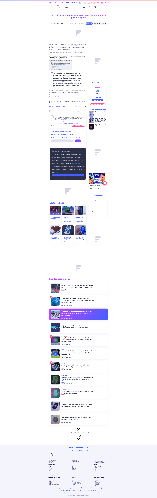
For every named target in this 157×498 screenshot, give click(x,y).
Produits (55, 12)
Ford (50, 469)
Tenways (97, 484)
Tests (85, 2)
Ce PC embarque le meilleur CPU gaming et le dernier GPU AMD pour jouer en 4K (55, 219)
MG (49, 470)
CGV (102, 493)
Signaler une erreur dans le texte (57, 106)
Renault (50, 472)
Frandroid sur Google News (72, 102)
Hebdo (65, 137)
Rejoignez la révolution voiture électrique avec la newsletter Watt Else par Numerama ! (77, 327)
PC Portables (97, 453)
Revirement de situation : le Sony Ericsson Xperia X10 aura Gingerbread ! (68, 239)
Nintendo (74, 459)
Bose (96, 467)
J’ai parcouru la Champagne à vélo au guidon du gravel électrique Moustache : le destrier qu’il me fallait (77, 313)
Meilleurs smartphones (97, 203)
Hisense (73, 466)
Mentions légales (58, 493)
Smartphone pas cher (96, 207)
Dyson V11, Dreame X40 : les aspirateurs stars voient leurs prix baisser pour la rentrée (100, 113)
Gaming (73, 453)
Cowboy (96, 479)
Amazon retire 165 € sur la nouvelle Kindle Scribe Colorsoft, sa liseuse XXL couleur (75, 366)
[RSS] (77, 450)
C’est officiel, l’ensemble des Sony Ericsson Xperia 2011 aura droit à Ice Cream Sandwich (55, 239)
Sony (73, 471)
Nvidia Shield (75, 460)
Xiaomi (50, 462)
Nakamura (97, 483)
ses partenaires (60, 167)
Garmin (50, 482)
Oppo (50, 459)
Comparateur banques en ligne (68, 490)
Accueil (51, 12)
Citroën (50, 468)
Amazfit (50, 479)
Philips (73, 469)
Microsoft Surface (99, 461)
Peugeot (51, 471)
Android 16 (106, 487)
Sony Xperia (51, 461)
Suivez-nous (89, 23)
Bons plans (96, 2)
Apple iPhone (52, 454)
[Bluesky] (87, 450)
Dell (96, 456)
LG (72, 467)
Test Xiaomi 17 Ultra (96, 487)
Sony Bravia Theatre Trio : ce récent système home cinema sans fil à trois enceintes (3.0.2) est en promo (76, 339)
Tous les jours (55, 137)
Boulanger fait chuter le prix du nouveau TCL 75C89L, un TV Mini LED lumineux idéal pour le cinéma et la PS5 (77, 300)
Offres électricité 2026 (96, 215)
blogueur (71, 121)
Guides (90, 2)
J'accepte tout (68, 175)
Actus (80, 2)
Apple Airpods (98, 466)
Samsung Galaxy (52, 460)
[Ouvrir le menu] (50, 2)
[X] (70, 450)
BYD (50, 467)
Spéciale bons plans (76, 137)
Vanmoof (97, 485)
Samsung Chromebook (100, 462)
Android (63, 402)
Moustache (97, 482)
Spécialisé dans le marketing (67, 119)
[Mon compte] (58, 2)
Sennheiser (97, 472)
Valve (73, 462)
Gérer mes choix (68, 177)
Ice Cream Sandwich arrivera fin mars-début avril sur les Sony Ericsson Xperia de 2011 (68, 219)
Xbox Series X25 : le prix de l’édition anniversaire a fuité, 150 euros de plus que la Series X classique (77, 379)
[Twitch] (82, 450)
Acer (96, 454)
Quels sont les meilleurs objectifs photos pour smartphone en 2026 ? (77, 392)
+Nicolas (57, 117)
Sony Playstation (75, 461)
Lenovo (96, 458)
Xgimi (73, 474)
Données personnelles (94, 493)
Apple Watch (51, 480)
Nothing (97, 470)
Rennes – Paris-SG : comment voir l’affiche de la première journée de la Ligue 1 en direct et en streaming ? (77, 353)
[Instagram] (72, 450)
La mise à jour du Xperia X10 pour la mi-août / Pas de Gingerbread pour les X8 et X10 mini (80, 239)
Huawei (50, 456)
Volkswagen (51, 475)
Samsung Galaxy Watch (54, 484)
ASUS (73, 454)
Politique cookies (57, 172)
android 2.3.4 (85, 110)
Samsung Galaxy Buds (100, 471)
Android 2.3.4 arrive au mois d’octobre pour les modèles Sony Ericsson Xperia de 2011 (80, 219)
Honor (96, 459)
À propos (66, 493)
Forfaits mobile (95, 205)
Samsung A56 (95, 200)
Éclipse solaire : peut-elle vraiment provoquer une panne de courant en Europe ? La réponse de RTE (100, 127)
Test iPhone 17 (86, 487)
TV (71, 464)
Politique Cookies (81, 493)
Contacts (72, 493)
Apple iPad (74, 479)
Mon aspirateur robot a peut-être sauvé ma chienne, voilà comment (76, 418)
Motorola (51, 458)
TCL (73, 472)
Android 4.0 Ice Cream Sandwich (68, 46)
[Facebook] (75, 450)
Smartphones (52, 453)
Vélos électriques (99, 477)
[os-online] (51, 125)
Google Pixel (51, 455)
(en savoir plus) (76, 163)
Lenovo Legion (75, 456)
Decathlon (97, 480)
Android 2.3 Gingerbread (72, 110)
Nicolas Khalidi (58, 116)
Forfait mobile (105, 2)
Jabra (96, 468)
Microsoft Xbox (75, 458)
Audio (95, 464)
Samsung (74, 470)
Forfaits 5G (94, 202)
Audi (50, 466)
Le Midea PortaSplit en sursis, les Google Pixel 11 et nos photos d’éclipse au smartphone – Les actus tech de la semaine (100, 121)
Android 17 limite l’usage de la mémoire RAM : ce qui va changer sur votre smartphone (77, 405)
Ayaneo (73, 455)
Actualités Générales (56, 110)
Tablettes (73, 477)
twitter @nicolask (73, 123)
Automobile (51, 464)
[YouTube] (80, 450)
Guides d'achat (65, 389)
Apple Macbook (98, 455)
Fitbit (50, 481)
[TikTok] (85, 450)
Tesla (50, 474)
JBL (96, 469)
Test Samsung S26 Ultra (91, 490)
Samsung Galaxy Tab (76, 483)
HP (95, 460)
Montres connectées (54, 477)
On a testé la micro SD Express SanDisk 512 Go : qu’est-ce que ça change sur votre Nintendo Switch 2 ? (77, 287)
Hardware (61, 12)
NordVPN (97, 87)
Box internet (94, 213)
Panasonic (74, 468)
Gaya (96, 481)
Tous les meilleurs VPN (97, 104)
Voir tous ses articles (78, 125)
